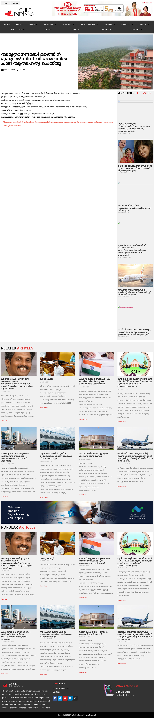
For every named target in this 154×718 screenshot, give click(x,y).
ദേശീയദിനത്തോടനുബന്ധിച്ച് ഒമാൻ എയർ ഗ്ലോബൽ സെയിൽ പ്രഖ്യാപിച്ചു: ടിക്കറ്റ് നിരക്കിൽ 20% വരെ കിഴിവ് (135, 457)
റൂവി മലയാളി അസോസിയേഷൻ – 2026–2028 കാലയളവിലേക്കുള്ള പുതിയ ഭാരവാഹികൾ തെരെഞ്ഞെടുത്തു (134, 383)
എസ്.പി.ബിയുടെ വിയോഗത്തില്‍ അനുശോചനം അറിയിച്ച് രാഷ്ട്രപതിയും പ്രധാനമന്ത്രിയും (134, 128)
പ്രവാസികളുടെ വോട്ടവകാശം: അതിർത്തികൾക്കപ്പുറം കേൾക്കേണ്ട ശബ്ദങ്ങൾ (94, 381)
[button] (55, 8)
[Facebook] (55, 698)
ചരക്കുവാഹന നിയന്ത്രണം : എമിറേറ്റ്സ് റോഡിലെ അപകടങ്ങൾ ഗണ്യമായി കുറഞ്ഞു (16, 457)
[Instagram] (75, 698)
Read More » (5, 421)
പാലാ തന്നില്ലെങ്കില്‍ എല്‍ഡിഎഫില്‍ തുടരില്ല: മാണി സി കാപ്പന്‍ (134, 208)
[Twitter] (60, 698)
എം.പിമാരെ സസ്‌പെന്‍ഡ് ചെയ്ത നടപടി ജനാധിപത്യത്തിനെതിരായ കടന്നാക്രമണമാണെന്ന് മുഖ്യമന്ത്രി (132, 250)
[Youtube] (65, 698)
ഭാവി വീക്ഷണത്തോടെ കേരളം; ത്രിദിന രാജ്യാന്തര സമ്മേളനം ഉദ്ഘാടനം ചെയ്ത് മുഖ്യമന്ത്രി (134, 332)
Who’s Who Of (127, 686)
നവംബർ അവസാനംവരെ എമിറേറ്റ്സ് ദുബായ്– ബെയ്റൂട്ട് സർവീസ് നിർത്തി (134, 292)
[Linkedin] (70, 698)
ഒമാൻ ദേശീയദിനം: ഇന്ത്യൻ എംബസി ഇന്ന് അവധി (93, 454)
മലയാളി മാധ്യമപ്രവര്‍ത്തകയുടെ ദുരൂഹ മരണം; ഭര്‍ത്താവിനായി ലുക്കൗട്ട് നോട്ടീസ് (135, 168)
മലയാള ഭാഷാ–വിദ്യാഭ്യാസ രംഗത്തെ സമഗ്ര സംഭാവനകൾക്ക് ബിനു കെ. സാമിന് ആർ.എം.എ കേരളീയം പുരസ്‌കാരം (17, 384)
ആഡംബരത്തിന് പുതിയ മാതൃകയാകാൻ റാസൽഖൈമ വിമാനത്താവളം (56, 456)
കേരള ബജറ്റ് (47, 379)
